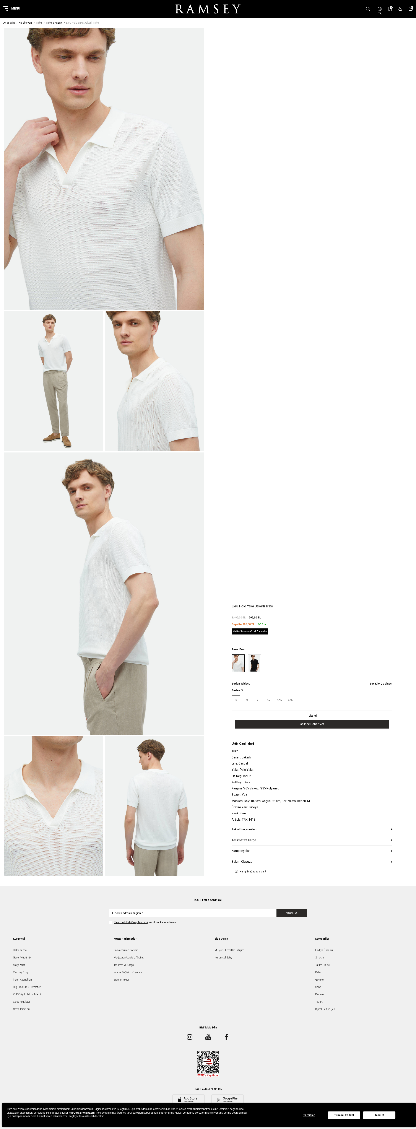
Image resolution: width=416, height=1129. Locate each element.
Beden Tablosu (241, 683)
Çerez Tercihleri (21, 1009)
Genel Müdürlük (22, 957)
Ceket (318, 987)
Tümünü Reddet (344, 1115)
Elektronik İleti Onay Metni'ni (131, 922)
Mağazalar (19, 964)
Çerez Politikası (21, 1001)
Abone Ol (292, 912)
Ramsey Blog (20, 972)
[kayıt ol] (400, 9)
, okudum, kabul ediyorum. (146, 922)
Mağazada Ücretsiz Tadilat (129, 957)
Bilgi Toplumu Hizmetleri (27, 987)
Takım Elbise (322, 964)
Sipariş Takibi (121, 979)
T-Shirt (319, 1001)
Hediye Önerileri (324, 950)
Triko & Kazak (54, 22)
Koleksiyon (25, 22)
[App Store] (188, 1100)
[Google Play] (227, 1100)
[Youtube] (208, 1037)
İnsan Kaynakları (22, 979)
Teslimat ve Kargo (124, 964)
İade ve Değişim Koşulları (128, 972)
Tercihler (309, 1115)
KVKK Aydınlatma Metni (27, 994)
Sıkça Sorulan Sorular (126, 950)
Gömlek (319, 979)
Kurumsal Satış (223, 957)
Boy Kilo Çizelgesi (381, 683)
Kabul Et (379, 1115)
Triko (39, 22)
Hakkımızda (20, 950)
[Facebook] (226, 1037)
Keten (318, 972)
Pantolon (320, 994)
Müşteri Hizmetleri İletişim (229, 950)
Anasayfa (9, 22)
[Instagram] (189, 1037)
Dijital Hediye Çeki (325, 1009)
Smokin (319, 957)
